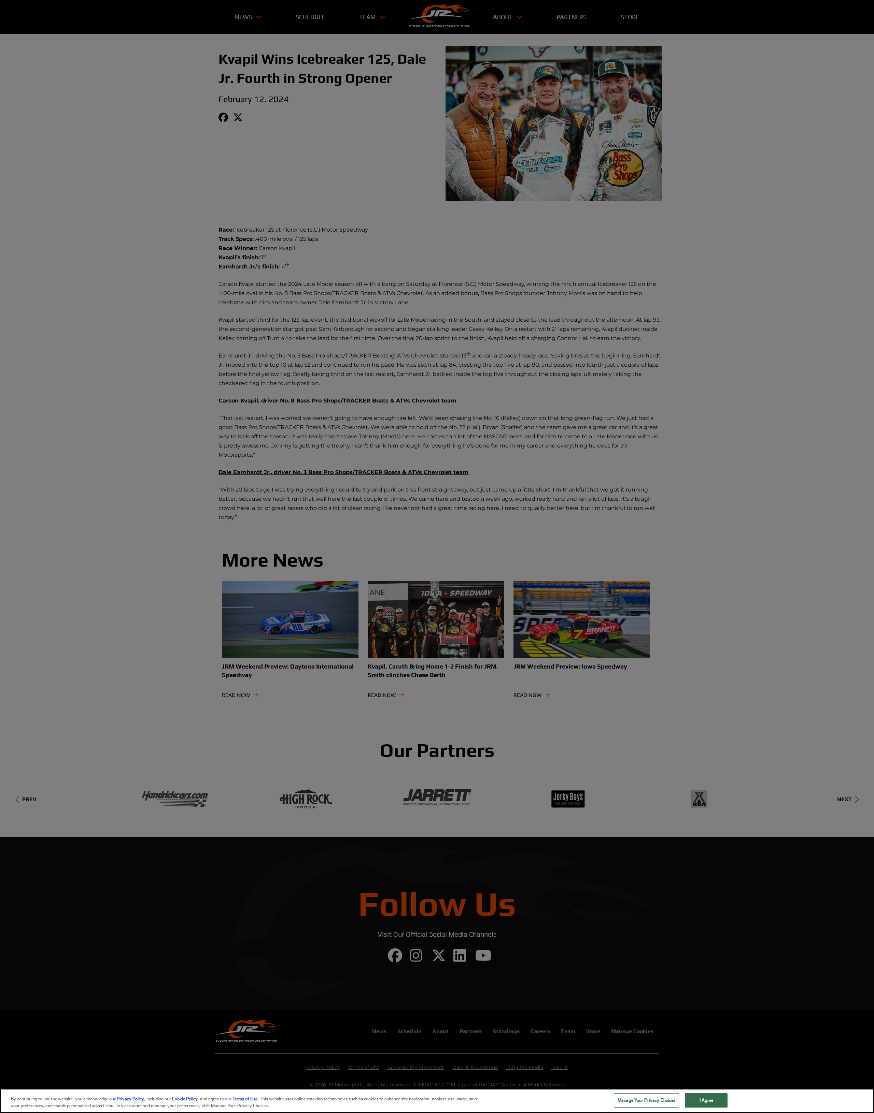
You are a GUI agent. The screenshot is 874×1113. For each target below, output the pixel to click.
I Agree (706, 1100)
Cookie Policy (185, 1098)
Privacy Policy (130, 1098)
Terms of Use (244, 1098)
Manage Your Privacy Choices (647, 1100)
